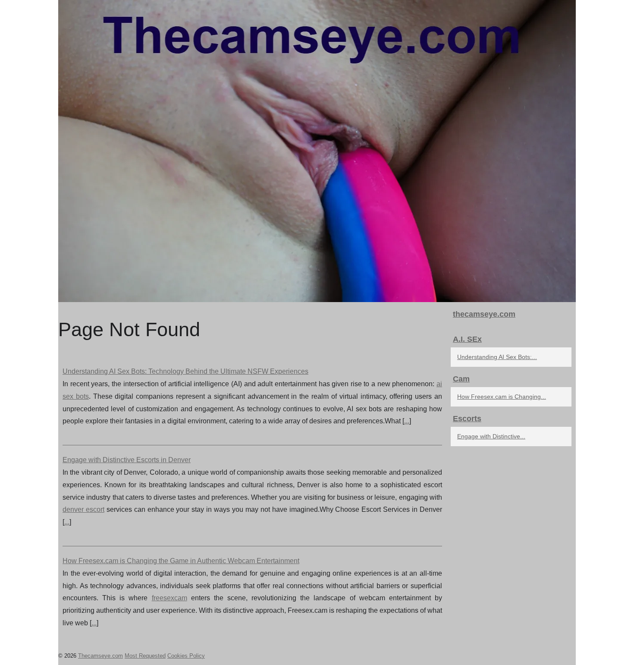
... (406, 421)
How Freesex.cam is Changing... (501, 396)
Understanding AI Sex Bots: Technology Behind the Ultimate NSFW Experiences (185, 371)
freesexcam (169, 598)
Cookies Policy (186, 655)
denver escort (83, 509)
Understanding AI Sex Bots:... (497, 356)
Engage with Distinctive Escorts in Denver (127, 459)
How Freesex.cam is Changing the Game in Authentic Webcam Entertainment (181, 560)
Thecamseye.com (100, 655)
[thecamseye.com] (317, 151)
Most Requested (145, 655)
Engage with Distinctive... (491, 436)
